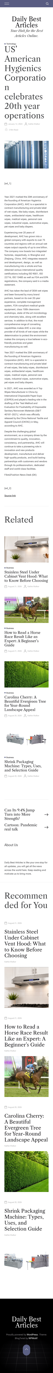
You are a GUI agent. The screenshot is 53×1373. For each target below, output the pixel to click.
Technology (11, 44)
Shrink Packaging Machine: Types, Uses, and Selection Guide (23, 766)
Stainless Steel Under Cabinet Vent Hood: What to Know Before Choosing (26, 576)
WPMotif (33, 1338)
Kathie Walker (34, 124)
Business (10, 568)
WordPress (32, 1334)
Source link (10, 495)
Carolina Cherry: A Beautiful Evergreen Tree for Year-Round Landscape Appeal (25, 703)
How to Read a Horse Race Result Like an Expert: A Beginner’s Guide (22, 639)
